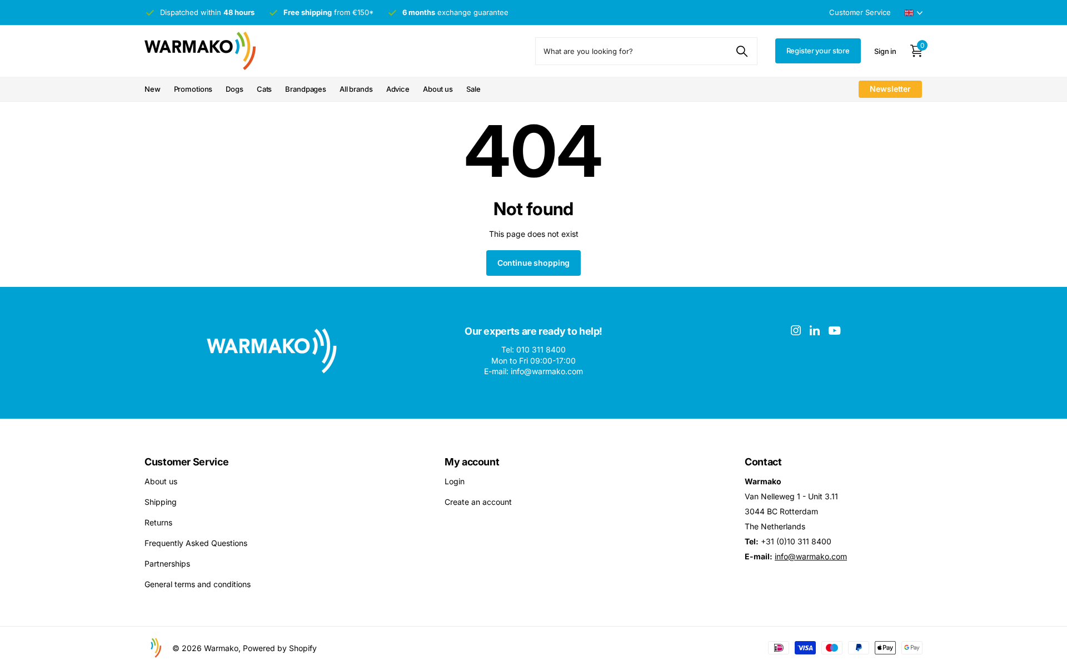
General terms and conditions (197, 584)
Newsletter (890, 88)
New (152, 89)
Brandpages (305, 89)
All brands (356, 89)
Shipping (160, 502)
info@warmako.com (811, 556)
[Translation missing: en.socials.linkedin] (815, 330)
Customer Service (186, 462)
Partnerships (167, 563)
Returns (158, 522)
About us (438, 89)
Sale (473, 89)
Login (455, 481)
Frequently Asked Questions (195, 543)
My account (472, 462)
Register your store (818, 50)
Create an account (478, 502)
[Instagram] (796, 330)
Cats (264, 89)
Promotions (193, 89)
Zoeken (742, 51)
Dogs (234, 89)
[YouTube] (834, 330)
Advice (398, 89)
